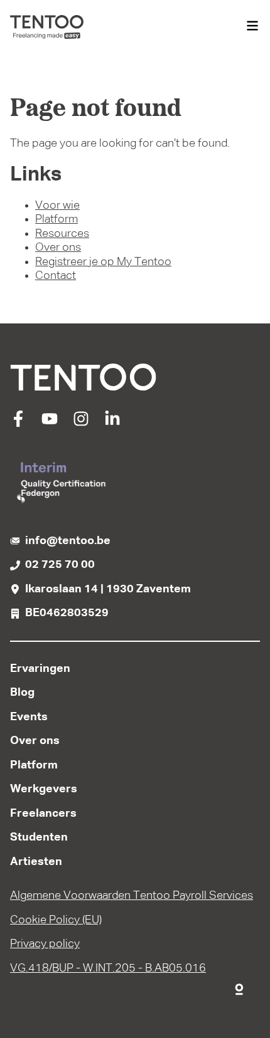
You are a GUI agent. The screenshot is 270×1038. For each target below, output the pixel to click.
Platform (56, 219)
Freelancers (43, 813)
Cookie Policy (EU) (56, 920)
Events (29, 717)
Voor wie (57, 205)
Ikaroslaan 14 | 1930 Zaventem (108, 589)
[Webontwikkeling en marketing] (240, 986)
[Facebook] (18, 423)
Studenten (39, 837)
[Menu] (252, 26)
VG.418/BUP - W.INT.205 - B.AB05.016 (108, 968)
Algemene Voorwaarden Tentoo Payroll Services (131, 895)
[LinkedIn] (112, 423)
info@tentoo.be (68, 541)
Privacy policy (45, 944)
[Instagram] (81, 423)
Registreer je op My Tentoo (103, 262)
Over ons (58, 247)
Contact (55, 275)
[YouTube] (49, 423)
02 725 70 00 (60, 564)
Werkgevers (43, 789)
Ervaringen (40, 668)
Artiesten (36, 862)
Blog (22, 692)
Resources (62, 233)
